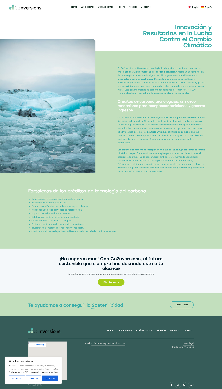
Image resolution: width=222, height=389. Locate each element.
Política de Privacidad (183, 346)
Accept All (50, 378)
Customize (16, 378)
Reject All (34, 378)
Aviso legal (188, 343)
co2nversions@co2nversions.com (108, 343)
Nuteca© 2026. (35, 385)
